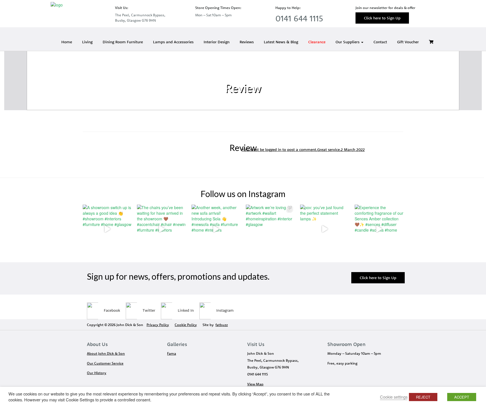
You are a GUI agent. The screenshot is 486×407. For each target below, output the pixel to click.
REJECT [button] (423, 397)
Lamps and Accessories (173, 41)
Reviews (247, 41)
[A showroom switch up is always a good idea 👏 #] (107, 229)
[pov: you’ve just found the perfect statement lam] (324, 229)
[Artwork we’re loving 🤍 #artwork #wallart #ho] (270, 229)
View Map (255, 384)
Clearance (316, 41)
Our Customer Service (105, 363)
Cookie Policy (186, 324)
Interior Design (217, 41)
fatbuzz (221, 324)
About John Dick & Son (106, 353)
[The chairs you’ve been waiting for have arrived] (161, 229)
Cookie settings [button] (394, 397)
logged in (273, 149)
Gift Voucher (408, 41)
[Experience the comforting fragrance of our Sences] (379, 229)
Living (87, 41)
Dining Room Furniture (123, 41)
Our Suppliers (348, 41)
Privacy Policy (158, 324)
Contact (380, 41)
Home (66, 41)
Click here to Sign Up (382, 18)
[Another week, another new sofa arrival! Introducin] (216, 229)
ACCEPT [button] (461, 397)
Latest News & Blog (281, 41)
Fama (171, 353)
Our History (96, 372)
